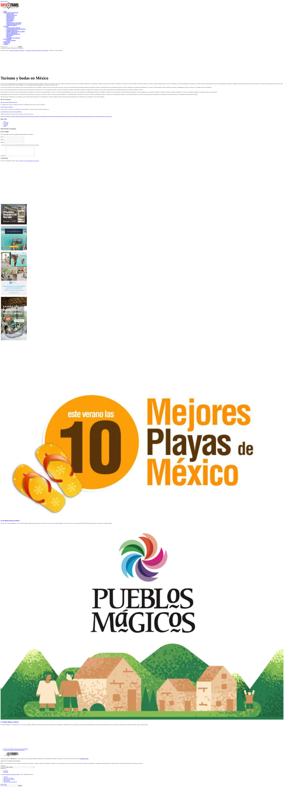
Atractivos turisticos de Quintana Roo (9, 116)
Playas (89, 116)
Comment (3, 155)
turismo (98, 116)
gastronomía (82, 116)
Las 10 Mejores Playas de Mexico (10, 520)
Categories (3, 767)
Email (2, 139)
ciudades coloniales (39, 116)
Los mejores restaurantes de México (14, 750)
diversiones (55, 116)
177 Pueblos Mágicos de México (10, 722)
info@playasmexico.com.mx (10, 781)
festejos (77, 116)
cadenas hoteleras (25, 116)
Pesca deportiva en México (7, 107)
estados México (61, 116)
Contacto (6, 776)
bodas (19, 116)
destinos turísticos (48, 116)
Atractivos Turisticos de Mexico (17, 50)
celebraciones (32, 116)
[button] (6, 44)
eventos (66, 116)
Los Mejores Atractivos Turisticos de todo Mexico (37, 50)
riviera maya (94, 116)
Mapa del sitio (7, 780)
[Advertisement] (45, 62)
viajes (110, 116)
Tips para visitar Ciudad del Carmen (9, 102)
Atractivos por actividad (9, 779)
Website (2, 142)
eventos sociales (72, 116)
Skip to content (4, 1)
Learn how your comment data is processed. (29, 160)
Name (2, 137)
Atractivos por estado (8, 778)
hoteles (86, 116)
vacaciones (106, 116)
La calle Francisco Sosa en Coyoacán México (11, 111)
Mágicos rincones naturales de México (16, 748)
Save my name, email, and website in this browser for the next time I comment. (20, 145)
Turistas (102, 116)
